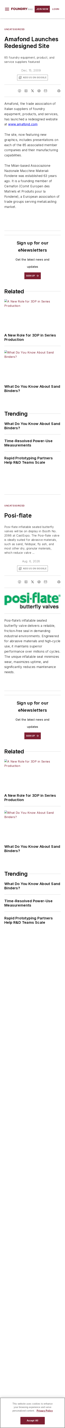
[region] (32, 1413)
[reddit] (39, 91)
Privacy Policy (45, 1410)
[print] (59, 91)
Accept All (32, 1420)
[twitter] (32, 91)
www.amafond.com (23, 124)
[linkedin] (26, 91)
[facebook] (19, 91)
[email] (45, 91)
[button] (7, 9)
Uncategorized (14, 29)
